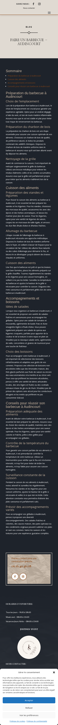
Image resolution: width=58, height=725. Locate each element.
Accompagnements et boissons (21, 82)
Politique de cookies (17, 721)
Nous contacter (29, 8)
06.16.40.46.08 (21, 566)
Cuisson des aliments (17, 79)
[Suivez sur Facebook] (33, 3)
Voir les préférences (29, 715)
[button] (54, 672)
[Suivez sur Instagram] (39, 3)
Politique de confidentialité (37, 721)
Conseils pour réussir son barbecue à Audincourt (29, 86)
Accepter (29, 700)
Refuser (29, 707)
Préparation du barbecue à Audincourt (24, 75)
